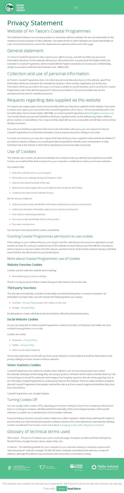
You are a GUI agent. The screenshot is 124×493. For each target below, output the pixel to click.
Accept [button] (61, 488)
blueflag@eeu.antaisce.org (100, 113)
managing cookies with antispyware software (82, 425)
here (14, 409)
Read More (74, 488)
